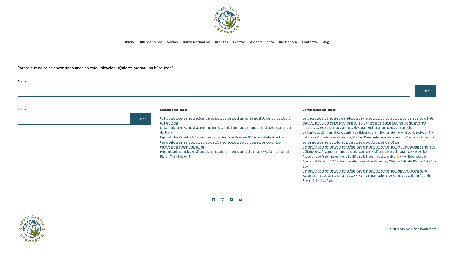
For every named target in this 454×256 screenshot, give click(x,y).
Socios (172, 42)
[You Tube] (240, 199)
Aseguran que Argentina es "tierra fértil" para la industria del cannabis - (350, 147)
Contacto (309, 42)
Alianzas (221, 42)
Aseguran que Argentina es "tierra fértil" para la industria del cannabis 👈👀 (353, 156)
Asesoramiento (262, 42)
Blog (325, 42)
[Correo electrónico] (231, 199)
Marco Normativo (196, 42)
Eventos (239, 42)
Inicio (129, 42)
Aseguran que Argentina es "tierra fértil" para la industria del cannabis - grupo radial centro (363, 171)
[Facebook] (213, 199)
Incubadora (288, 42)
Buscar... (23, 81)
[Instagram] (222, 199)
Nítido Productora (423, 229)
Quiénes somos (150, 42)
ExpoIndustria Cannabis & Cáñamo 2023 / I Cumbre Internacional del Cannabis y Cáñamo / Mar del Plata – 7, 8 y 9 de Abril (369, 161)
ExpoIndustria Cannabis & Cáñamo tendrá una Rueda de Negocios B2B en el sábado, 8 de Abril (222, 137)
